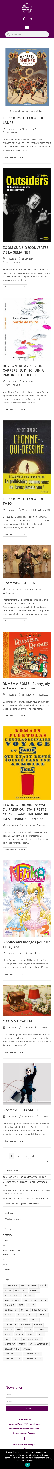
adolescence (11, 1285)
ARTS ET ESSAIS (9, 1254)
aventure (29, 1295)
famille (34, 1319)
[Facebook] (24, 19)
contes (24, 1310)
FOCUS (5, 1240)
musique (19, 1334)
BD (7, 132)
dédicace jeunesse (26, 1315)
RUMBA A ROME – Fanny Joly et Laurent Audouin (26, 686)
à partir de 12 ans (32, 1358)
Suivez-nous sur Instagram (24, 1445)
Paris (7, 1339)
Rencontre (10, 1344)
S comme (10, 593)
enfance (43, 1315)
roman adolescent (39, 1344)
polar (16, 1339)
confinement (11, 1310)
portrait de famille (32, 1339)
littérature (40, 1329)
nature (31, 1334)
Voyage (26, 1349)
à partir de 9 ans (12, 1358)
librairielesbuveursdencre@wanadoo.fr (24, 1429)
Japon (28, 1329)
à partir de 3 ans (12, 1354)
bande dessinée (12, 1300)
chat (21, 1305)
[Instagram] (30, 19)
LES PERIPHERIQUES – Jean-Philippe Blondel (21, 1203)
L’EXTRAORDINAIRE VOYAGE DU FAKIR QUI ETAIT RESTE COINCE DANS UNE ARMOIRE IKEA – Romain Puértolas (26, 811)
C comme (43, 1027)
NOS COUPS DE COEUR (12, 1250)
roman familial (12, 1349)
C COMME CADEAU (18, 1021)
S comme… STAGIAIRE (21, 1110)
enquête (9, 1319)
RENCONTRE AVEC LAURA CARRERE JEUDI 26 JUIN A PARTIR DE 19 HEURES (24, 370)
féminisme (25, 1324)
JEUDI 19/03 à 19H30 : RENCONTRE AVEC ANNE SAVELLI (25, 1198)
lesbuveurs (11, 129)
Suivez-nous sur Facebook (24, 1433)
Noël (41, 1334)
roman (22, 1344)
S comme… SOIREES (19, 582)
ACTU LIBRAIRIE (13, 262)
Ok (27, 1465)
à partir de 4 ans (32, 1354)
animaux (34, 1290)
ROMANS (43, 825)
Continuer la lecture (16, 156)
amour (8, 1290)
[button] (27, 27)
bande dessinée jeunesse (35, 1300)
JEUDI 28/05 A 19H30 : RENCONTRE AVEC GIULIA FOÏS (24, 1177)
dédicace (9, 1315)
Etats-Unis (22, 1319)
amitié (43, 1285)
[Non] (50, 1458)
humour (8, 1329)
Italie (19, 1329)
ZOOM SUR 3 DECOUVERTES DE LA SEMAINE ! (26, 250)
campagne (9, 1305)
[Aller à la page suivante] (47, 1161)
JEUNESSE (15, 132)
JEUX (5, 1245)
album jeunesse (28, 1285)
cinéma (30, 1305)
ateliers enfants (12, 1295)
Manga (8, 1334)
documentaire (39, 1310)
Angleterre (20, 1290)
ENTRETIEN (7, 1235)
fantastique (10, 1324)
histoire (38, 1324)
